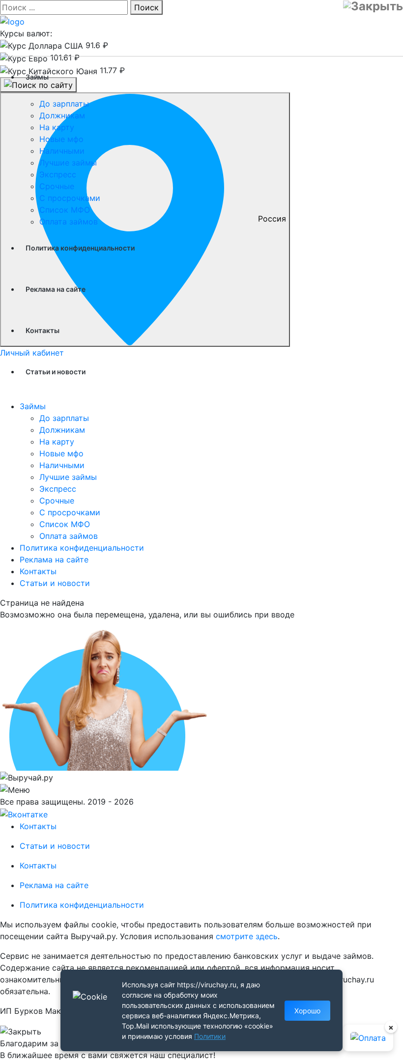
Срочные (56, 186)
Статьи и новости (56, 371)
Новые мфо (61, 139)
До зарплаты (64, 104)
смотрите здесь (247, 936)
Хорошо (307, 1010)
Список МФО (64, 210)
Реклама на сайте (56, 289)
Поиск (146, 7)
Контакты (42, 330)
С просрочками (69, 198)
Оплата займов (68, 221)
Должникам (62, 115)
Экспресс (57, 174)
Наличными (62, 151)
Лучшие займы (68, 163)
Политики (210, 1036)
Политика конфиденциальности (80, 248)
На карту (56, 127)
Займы (37, 77)
